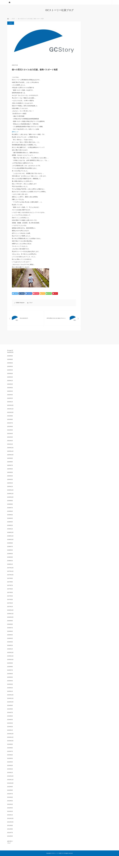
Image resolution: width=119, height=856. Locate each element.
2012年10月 (10, 783)
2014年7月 (10, 712)
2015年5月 (10, 677)
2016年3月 (10, 642)
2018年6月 (10, 550)
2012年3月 (10, 808)
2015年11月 (10, 656)
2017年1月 (10, 606)
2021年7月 (10, 423)
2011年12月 (10, 818)
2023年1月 (10, 380)
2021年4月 (10, 433)
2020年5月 (10, 472)
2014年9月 (10, 705)
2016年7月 (10, 627)
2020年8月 (10, 461)
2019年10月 (10, 497)
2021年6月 (10, 426)
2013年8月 (10, 747)
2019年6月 (10, 511)
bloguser (22, 302)
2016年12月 (10, 610)
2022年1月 (10, 401)
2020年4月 (10, 476)
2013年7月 (10, 751)
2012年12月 (10, 776)
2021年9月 (10, 416)
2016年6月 (10, 631)
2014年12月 (10, 695)
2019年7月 (10, 507)
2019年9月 (10, 500)
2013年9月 (10, 744)
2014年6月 (10, 716)
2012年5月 (10, 800)
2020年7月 (10, 465)
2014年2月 (10, 726)
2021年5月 (10, 430)
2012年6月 (10, 797)
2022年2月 (10, 398)
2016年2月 (10, 645)
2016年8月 (10, 624)
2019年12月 (10, 490)
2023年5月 (10, 366)
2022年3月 (10, 394)
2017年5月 (10, 592)
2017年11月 (10, 571)
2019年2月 (10, 525)
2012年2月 (10, 811)
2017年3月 (10, 599)
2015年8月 (10, 666)
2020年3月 (10, 479)
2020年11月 (10, 451)
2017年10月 (10, 574)
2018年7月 (10, 546)
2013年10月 (10, 740)
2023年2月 (10, 377)
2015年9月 (10, 663)
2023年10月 (10, 352)
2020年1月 (10, 486)
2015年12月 (10, 652)
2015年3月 (10, 684)
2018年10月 (10, 539)
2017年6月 (10, 589)
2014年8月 (10, 709)
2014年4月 (10, 723)
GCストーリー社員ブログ (59, 10)
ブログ (10, 23)
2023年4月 (10, 370)
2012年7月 (10, 793)
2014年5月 (10, 719)
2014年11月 (10, 698)
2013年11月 (10, 737)
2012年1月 (10, 815)
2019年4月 (10, 518)
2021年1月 (10, 444)
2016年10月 (10, 617)
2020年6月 (10, 469)
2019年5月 (10, 514)
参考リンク (15, 132)
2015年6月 (10, 673)
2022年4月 (10, 391)
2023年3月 (10, 373)
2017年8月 (10, 582)
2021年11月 (10, 409)
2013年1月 (10, 772)
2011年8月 (10, 829)
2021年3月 (10, 437)
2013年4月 (10, 762)
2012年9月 (10, 786)
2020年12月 (10, 447)
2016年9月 (10, 620)
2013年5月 (10, 758)
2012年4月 (10, 804)
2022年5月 (10, 387)
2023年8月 (10, 359)
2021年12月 (10, 405)
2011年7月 (10, 832)
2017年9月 (10, 578)
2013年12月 (10, 733)
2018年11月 (10, 536)
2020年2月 (10, 483)
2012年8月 (10, 790)
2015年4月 (10, 680)
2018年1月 (10, 564)
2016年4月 (10, 638)
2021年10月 (10, 412)
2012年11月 (10, 779)
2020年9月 (10, 458)
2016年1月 (10, 649)
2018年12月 (10, 532)
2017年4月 (10, 596)
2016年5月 (10, 634)
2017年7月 (10, 585)
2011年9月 (10, 825)
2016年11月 (10, 613)
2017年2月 (10, 603)
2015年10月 (10, 659)
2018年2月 (10, 560)
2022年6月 (10, 384)
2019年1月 (10, 529)
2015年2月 (10, 687)
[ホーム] (9, 2)
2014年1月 (10, 730)
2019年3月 (10, 522)
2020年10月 (10, 454)
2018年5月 (10, 553)
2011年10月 (10, 822)
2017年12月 (10, 567)
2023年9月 (10, 356)
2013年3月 (10, 765)
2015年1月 (10, 691)
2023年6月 (10, 363)
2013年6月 (10, 755)
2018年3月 (10, 557)
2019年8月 (10, 504)
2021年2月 (10, 440)
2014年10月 (10, 702)
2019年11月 (10, 493)
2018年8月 (10, 543)
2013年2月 (10, 769)
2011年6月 (10, 836)
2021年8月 (10, 419)
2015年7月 (10, 670)
